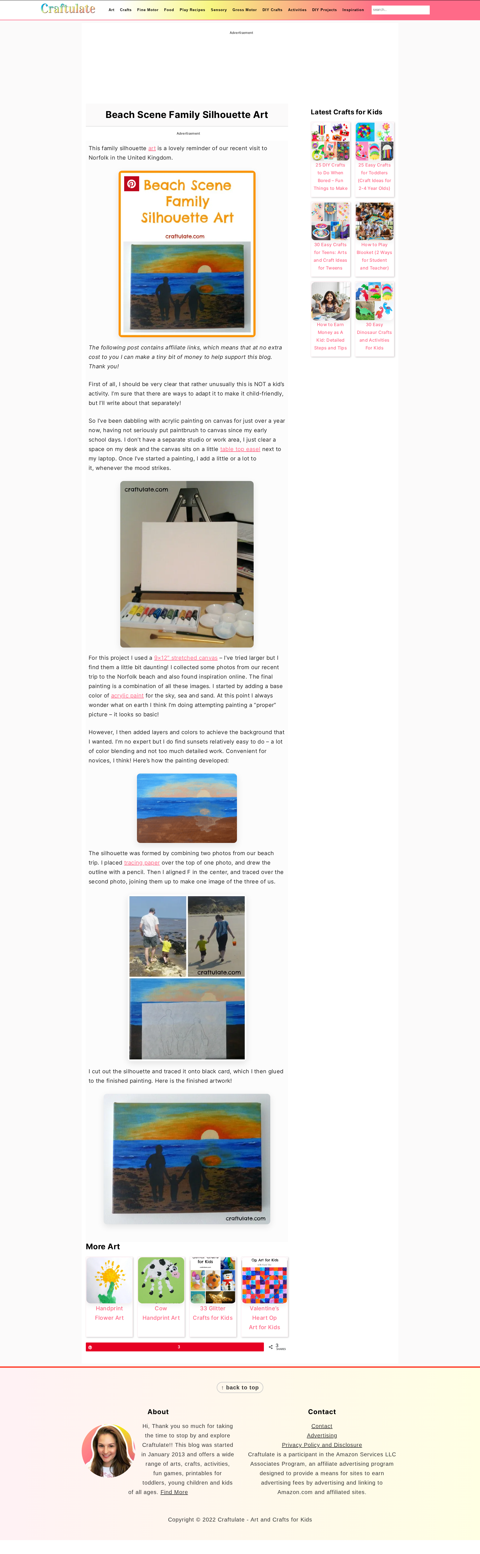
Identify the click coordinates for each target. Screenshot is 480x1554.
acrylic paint (127, 695)
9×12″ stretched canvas (186, 657)
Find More (174, 1492)
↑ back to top (240, 1387)
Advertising (322, 1435)
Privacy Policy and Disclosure (322, 1445)
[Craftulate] (68, 9)
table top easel (240, 449)
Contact (321, 1426)
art (152, 148)
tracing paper (142, 862)
